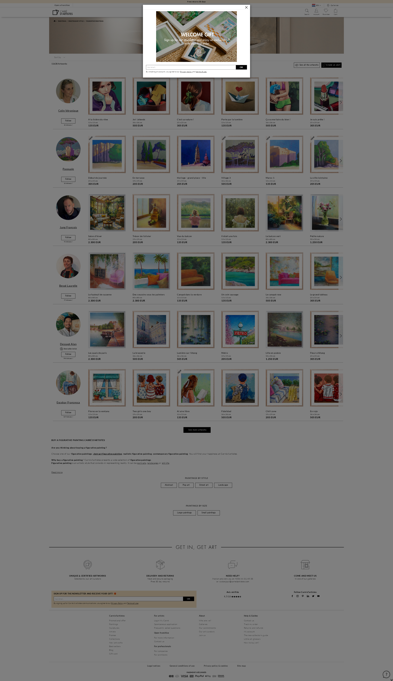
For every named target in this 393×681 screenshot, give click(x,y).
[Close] (246, 7)
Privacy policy (186, 71)
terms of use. (201, 71)
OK (241, 67)
